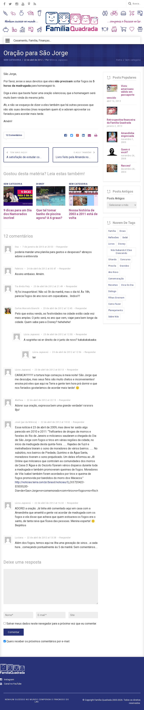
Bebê (125, 237)
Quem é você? (125, 151)
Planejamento (115, 310)
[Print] (96, 136)
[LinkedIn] (83, 136)
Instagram (9, 679)
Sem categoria (12, 60)
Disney (121, 244)
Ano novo (113, 272)
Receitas (113, 285)
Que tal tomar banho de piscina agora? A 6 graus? (49, 214)
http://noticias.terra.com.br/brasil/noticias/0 (42, 482)
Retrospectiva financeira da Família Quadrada (121, 121)
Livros (111, 244)
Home (119, 60)
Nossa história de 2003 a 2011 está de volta (83, 214)
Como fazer (114, 304)
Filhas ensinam (116, 297)
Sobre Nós (113, 316)
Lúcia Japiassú (32, 334)
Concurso (125, 259)
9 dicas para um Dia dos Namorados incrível (18, 214)
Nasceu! (125, 165)
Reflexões (113, 237)
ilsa (17, 247)
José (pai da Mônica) (26, 422)
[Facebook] (66, 136)
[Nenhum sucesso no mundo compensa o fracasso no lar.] (72, 31)
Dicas (123, 231)
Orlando (112, 259)
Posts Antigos (116, 198)
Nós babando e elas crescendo (121, 251)
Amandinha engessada (127, 134)
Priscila (112, 266)
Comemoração (116, 278)
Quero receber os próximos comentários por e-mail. (38, 641)
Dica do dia (127, 285)
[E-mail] (89, 136)
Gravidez (124, 266)
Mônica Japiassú (58, 60)
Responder (62, 247)
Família (112, 231)
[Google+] (77, 136)
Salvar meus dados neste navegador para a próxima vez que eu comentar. (51, 623)
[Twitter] (72, 136)
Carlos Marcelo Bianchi (27, 308)
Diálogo (112, 291)
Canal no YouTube (12, 684)
